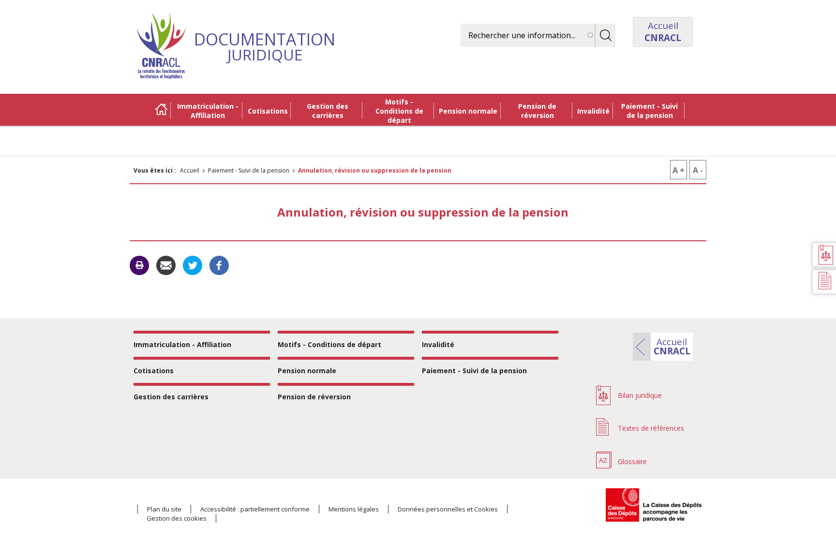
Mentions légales (353, 509)
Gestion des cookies (177, 518)
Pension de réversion (537, 111)
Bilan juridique (640, 395)
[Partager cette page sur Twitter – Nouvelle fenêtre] (192, 265)
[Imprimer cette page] (139, 265)
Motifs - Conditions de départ (399, 111)
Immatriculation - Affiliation (208, 111)
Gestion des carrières (327, 111)
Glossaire (632, 461)
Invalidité (593, 111)
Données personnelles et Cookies (448, 509)
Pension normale (468, 111)
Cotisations (268, 111)
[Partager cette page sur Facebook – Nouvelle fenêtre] (219, 265)
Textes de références (651, 428)
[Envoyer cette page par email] (166, 265)
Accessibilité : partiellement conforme (255, 509)
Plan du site (164, 509)
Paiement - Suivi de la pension (649, 111)
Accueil (161, 111)
